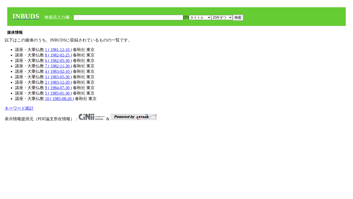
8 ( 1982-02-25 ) (58, 55)
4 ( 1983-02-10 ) (58, 71)
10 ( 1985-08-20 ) (59, 98)
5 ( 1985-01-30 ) (58, 93)
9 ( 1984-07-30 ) (58, 88)
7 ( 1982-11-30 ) (58, 66)
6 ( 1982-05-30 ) (58, 60)
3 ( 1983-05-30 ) (58, 77)
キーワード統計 (19, 108)
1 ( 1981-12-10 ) (58, 49)
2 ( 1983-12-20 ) (58, 82)
